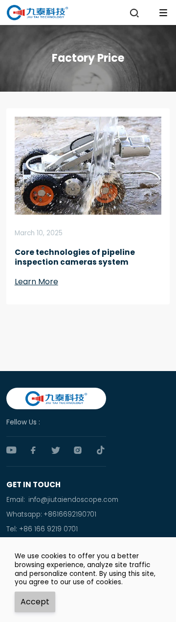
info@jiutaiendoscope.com (73, 499)
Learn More (36, 281)
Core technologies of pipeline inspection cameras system (75, 257)
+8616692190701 (70, 514)
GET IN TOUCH (33, 484)
